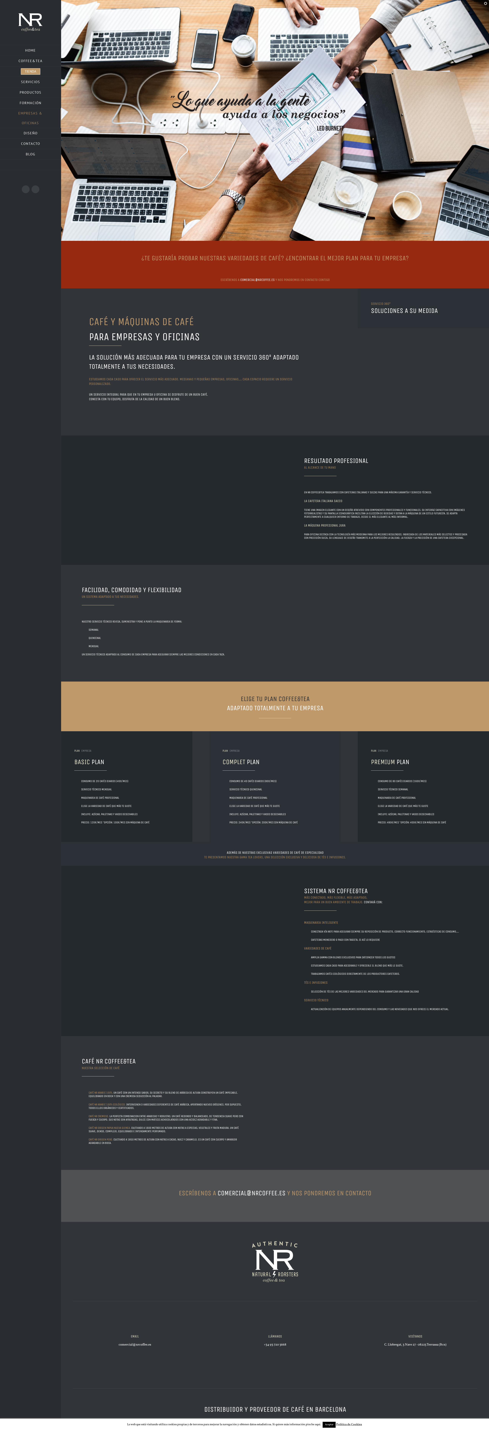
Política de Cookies (349, 1425)
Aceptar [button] (329, 1424)
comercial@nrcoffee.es (252, 1193)
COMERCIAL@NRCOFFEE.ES (257, 280)
